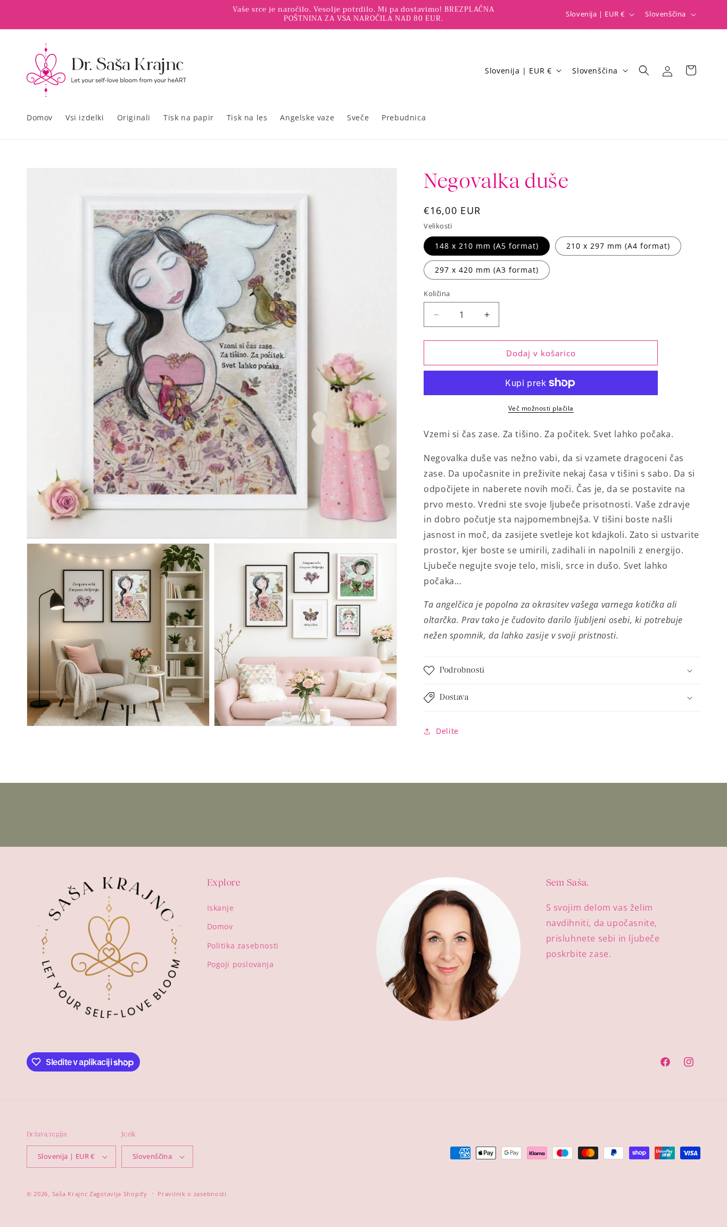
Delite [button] (447, 731)
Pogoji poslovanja (240, 964)
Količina (437, 293)
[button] (644, 70)
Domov (220, 926)
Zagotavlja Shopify (118, 1194)
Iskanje (220, 908)
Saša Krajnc (70, 1194)
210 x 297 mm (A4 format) (618, 246)
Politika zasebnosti (243, 945)
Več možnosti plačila (541, 408)
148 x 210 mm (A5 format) (487, 246)
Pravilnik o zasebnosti (192, 1194)
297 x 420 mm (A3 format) (487, 270)
